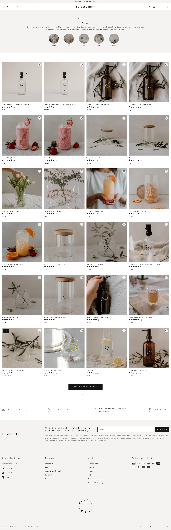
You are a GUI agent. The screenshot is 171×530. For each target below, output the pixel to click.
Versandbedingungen (96, 479)
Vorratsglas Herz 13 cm (94, 158)
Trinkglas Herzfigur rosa (52, 370)
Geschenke (29, 7)
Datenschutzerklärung (156, 527)
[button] (149, 7)
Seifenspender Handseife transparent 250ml (144, 264)
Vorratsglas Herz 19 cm (137, 158)
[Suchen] (149, 7)
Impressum (143, 527)
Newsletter (49, 479)
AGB (167, 527)
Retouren (91, 467)
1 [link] (72, 394)
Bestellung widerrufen (96, 487)
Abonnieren (162, 429)
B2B (89, 475)
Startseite (80, 18)
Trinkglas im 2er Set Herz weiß (13, 370)
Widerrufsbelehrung (95, 483)
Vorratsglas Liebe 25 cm (52, 211)
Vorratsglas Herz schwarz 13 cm (55, 264)
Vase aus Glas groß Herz (10, 211)
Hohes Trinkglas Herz (51, 158)
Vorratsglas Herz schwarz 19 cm (55, 317)
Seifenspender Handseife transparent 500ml (60, 105)
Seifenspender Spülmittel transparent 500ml (18, 105)
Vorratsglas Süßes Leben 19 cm (140, 211)
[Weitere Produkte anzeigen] (99, 394)
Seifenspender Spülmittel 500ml (97, 105)
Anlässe (38, 7)
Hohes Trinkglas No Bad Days (12, 264)
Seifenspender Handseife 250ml (97, 317)
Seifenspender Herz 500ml (138, 370)
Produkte (10, 7)
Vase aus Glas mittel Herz (95, 264)
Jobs (47, 467)
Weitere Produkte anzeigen (85, 387)
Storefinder (49, 475)
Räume (19, 7)
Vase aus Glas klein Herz (10, 317)
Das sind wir (49, 463)
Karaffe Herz (90, 370)
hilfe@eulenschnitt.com (10, 463)
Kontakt (91, 471)
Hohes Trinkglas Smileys (95, 211)
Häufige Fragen (94, 463)
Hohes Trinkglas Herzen (10, 158)
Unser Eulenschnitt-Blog (54, 471)
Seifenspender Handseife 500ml (140, 105)
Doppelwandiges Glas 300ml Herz (141, 317)
